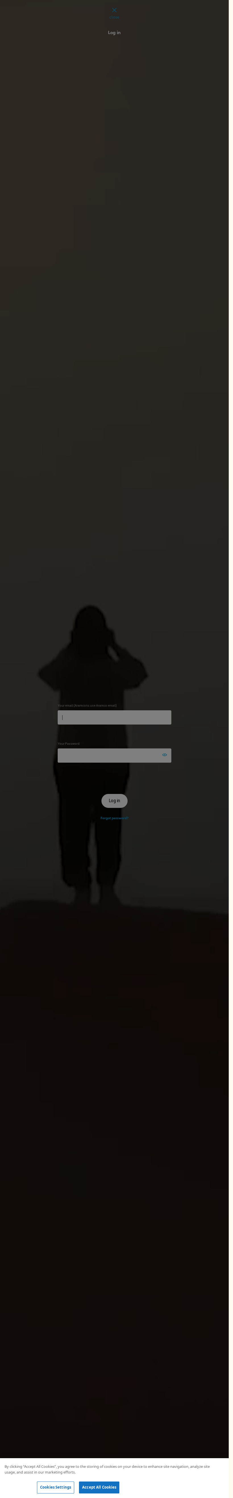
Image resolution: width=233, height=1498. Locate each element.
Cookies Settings (55, 1487)
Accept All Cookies (99, 1487)
